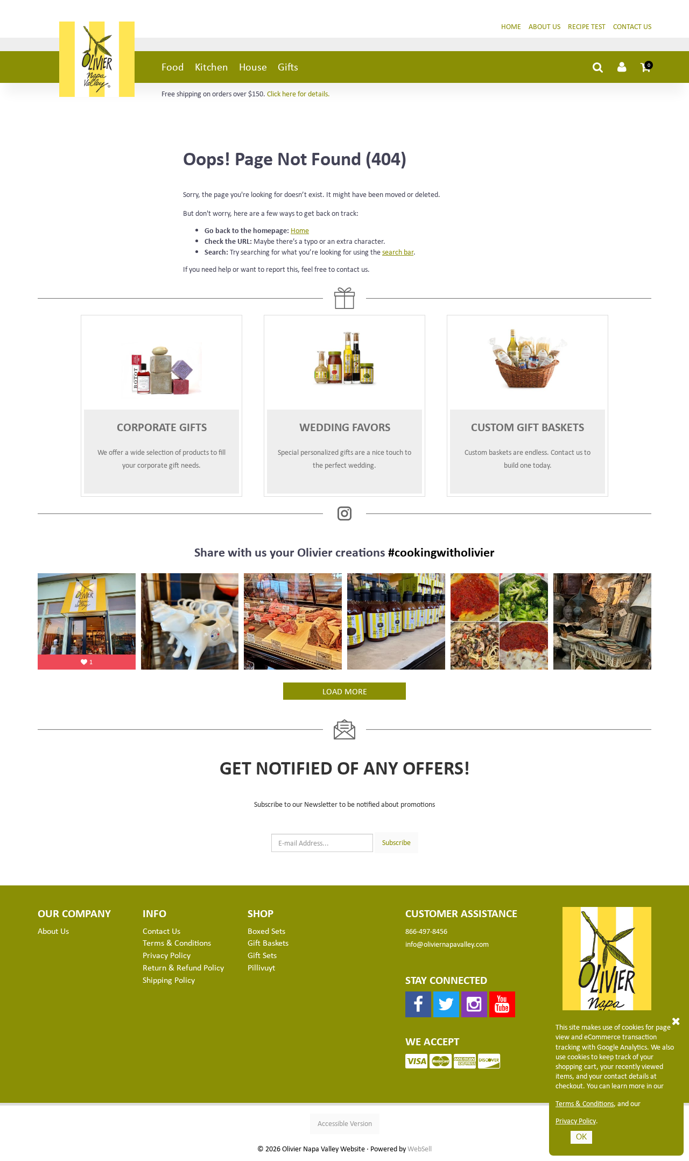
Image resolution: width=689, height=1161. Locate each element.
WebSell (419, 1148)
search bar (397, 252)
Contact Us (632, 26)
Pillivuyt (261, 967)
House (253, 66)
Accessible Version (345, 1123)
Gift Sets (262, 955)
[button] (646, 66)
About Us (544, 26)
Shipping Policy (169, 980)
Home (511, 26)
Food (172, 66)
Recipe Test (587, 26)
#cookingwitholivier (441, 551)
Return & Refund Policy (183, 967)
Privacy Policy (576, 1120)
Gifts (288, 66)
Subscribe (396, 842)
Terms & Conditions (585, 1103)
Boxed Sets (266, 931)
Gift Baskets (268, 942)
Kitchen (211, 66)
